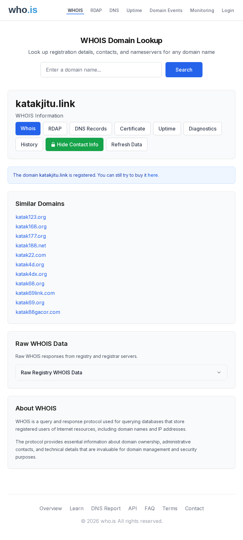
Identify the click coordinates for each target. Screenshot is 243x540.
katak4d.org (30, 264)
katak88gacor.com (38, 312)
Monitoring (202, 10)
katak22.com (31, 255)
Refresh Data (126, 144)
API (132, 508)
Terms (170, 508)
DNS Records (91, 128)
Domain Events (166, 10)
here (153, 175)
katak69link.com (35, 293)
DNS (114, 10)
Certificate (132, 128)
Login (228, 10)
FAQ (150, 508)
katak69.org (30, 302)
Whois (28, 128)
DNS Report (106, 508)
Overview (51, 508)
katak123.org (31, 217)
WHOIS (75, 10)
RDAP (96, 10)
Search (184, 70)
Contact (194, 508)
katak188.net (31, 245)
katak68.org (30, 283)
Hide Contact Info (77, 144)
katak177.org (31, 236)
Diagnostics (202, 128)
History (29, 144)
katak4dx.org (31, 274)
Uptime (134, 10)
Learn (77, 508)
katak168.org (31, 226)
